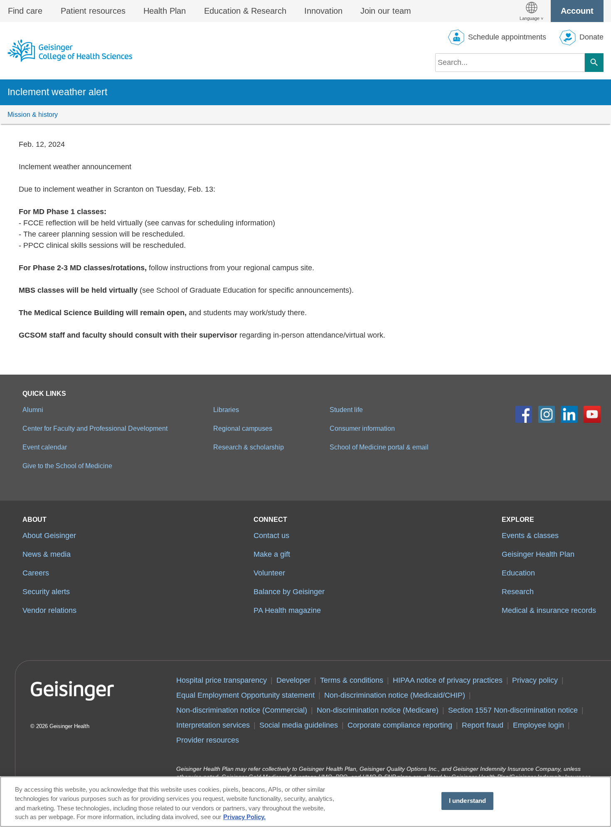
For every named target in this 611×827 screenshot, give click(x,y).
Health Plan (164, 10)
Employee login (538, 725)
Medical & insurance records (549, 610)
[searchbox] (510, 62)
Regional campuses (242, 428)
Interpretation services (213, 725)
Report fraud (482, 725)
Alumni (32, 409)
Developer (293, 680)
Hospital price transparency (221, 680)
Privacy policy (535, 680)
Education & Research (245, 10)
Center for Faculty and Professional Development (95, 428)
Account (577, 10)
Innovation (323, 10)
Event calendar (44, 447)
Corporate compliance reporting (399, 725)
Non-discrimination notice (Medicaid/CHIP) (394, 695)
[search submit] (594, 62)
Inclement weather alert (57, 91)
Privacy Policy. (244, 817)
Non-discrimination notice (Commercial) (241, 710)
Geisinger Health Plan (538, 554)
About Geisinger (49, 535)
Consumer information (362, 428)
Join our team (385, 10)
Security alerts (46, 592)
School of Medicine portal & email (379, 447)
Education (518, 573)
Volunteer (269, 573)
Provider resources (207, 740)
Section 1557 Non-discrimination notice (513, 710)
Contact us (271, 535)
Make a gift (272, 554)
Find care (25, 10)
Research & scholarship (248, 447)
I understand (467, 800)
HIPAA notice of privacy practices (448, 680)
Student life (346, 409)
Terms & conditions (351, 680)
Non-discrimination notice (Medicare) (378, 710)
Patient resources (93, 10)
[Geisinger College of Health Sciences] (69, 50)
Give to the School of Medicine (67, 465)
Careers (35, 573)
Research (518, 592)
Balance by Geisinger (289, 592)
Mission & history (32, 114)
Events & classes (530, 535)
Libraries (226, 409)
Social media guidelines (298, 725)
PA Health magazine (287, 610)
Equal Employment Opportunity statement (245, 695)
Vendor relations (49, 610)
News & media (46, 554)
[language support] (531, 11)
